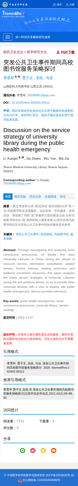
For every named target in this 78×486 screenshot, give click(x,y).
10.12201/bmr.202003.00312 (30, 102)
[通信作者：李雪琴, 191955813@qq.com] (16, 76)
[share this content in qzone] (43, 450)
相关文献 (20, 196)
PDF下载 (68, 52)
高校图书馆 (61, 234)
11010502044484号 (48, 480)
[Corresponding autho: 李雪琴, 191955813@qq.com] (20, 157)
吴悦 (39, 78)
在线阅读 (50, 196)
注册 (71, 4)
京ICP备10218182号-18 (60, 475)
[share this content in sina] (33, 450)
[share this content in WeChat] (22, 450)
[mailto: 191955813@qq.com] (19, 76)
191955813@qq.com (41, 95)
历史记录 (35, 196)
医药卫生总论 (13, 52)
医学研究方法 (37, 52)
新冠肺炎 (46, 234)
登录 (59, 4)
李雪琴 (8, 78)
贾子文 (27, 78)
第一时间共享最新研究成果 (33, 37)
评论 (63, 196)
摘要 (8, 196)
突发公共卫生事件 (27, 234)
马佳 (49, 78)
